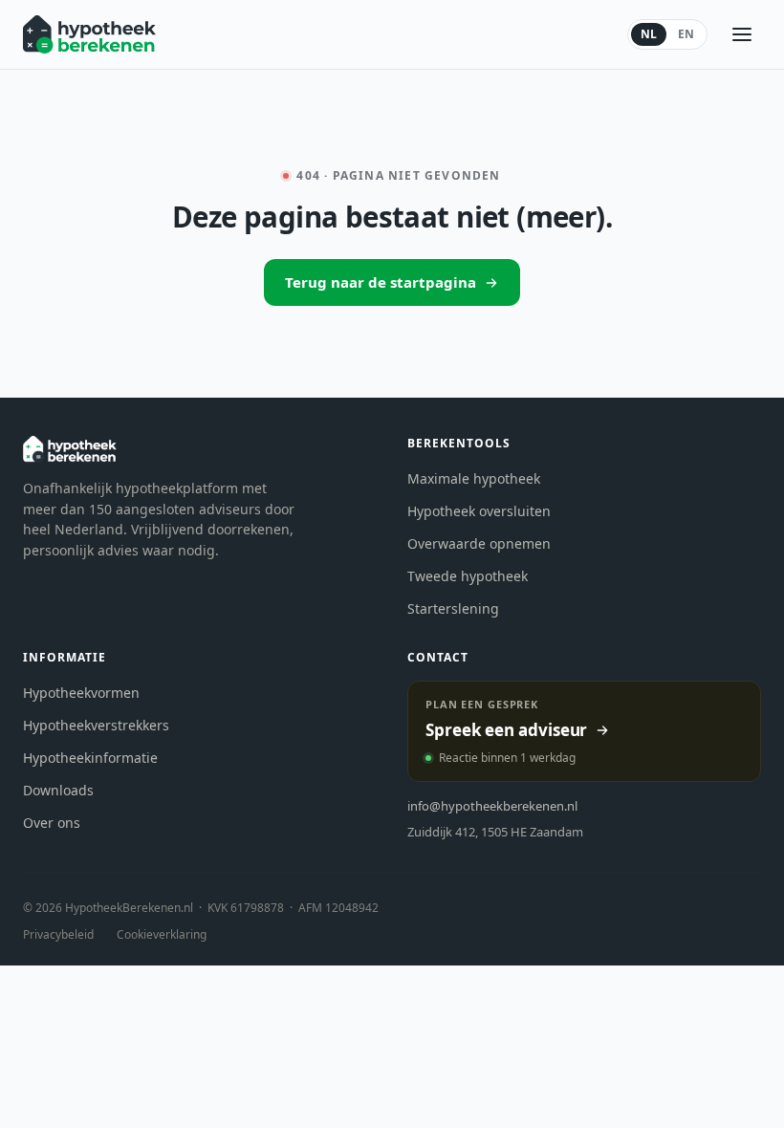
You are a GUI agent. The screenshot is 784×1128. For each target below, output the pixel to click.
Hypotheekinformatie (90, 757)
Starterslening (453, 608)
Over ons (51, 822)
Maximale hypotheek (473, 478)
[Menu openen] (742, 34)
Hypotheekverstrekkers (96, 725)
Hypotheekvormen (81, 692)
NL (649, 34)
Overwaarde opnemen (479, 543)
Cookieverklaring (162, 935)
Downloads (58, 790)
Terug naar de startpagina (380, 282)
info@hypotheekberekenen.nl (492, 805)
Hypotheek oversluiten (479, 511)
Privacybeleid (58, 935)
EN (686, 34)
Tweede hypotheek (467, 576)
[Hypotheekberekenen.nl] (89, 34)
